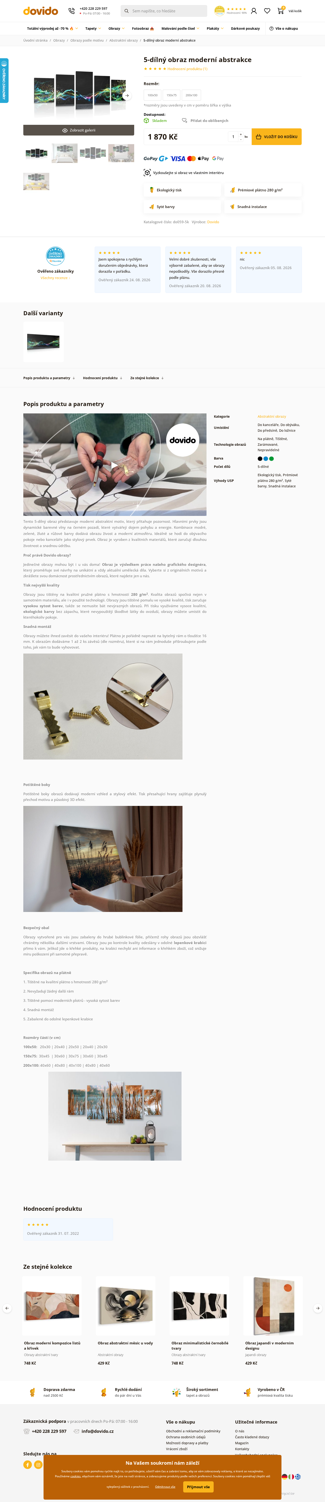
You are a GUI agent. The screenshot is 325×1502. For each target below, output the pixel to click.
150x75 (172, 95)
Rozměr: (152, 83)
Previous (7, 1308)
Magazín (242, 1443)
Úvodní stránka (35, 40)
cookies (75, 1476)
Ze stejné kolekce (144, 378)
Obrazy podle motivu (87, 40)
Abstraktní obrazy (123, 40)
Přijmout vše (198, 1486)
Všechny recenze (55, 278)
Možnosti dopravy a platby (187, 1443)
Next (127, 95)
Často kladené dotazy (252, 1437)
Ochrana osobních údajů (186, 1437)
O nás (239, 1431)
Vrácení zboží (176, 1449)
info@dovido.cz (97, 1431)
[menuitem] (52, 28)
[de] (285, 1476)
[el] (298, 1476)
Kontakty (242, 1449)
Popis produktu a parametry (46, 378)
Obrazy (59, 40)
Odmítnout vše (165, 1487)
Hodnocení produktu (100, 378)
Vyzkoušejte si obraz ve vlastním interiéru (188, 172)
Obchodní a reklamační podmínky (193, 1431)
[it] (291, 1476)
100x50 (153, 95)
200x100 (191, 95)
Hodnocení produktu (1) (187, 68)
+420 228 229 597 (48, 1431)
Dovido (213, 221)
